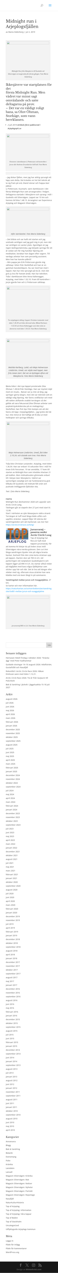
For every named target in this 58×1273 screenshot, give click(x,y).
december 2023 (13, 813)
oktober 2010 (12, 1111)
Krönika (9, 1164)
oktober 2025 (12, 737)
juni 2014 (10, 1057)
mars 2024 (10, 802)
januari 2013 (11, 1076)
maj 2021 (10, 867)
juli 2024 (9, 790)
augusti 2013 (11, 1069)
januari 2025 (11, 771)
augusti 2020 (11, 889)
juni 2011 (10, 1103)
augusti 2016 (11, 1000)
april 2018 (10, 954)
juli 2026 (9, 702)
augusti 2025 (11, 744)
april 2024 (10, 798)
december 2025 (13, 729)
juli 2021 (9, 863)
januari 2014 (11, 1061)
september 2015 (13, 1027)
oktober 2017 (12, 970)
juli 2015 (9, 1034)
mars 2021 (10, 870)
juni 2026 (10, 706)
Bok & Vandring (13, 1149)
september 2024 (13, 786)
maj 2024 (10, 794)
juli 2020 (9, 893)
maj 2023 (10, 836)
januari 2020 (11, 912)
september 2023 (13, 825)
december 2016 (13, 989)
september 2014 (13, 1053)
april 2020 (10, 901)
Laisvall (9, 1172)
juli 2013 (9, 1073)
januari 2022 (11, 847)
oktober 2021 (12, 855)
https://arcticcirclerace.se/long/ (20, 524)
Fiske (8, 1160)
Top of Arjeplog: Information (18, 1210)
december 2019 (13, 916)
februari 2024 (12, 805)
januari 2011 (11, 1107)
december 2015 (13, 1019)
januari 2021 (11, 878)
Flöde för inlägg (13, 1244)
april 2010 (10, 1130)
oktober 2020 (12, 882)
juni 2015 (10, 1038)
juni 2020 (10, 897)
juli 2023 (9, 828)
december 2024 (13, 775)
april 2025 (10, 760)
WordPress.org (12, 1252)
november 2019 (13, 920)
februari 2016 (12, 1011)
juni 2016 (10, 1004)
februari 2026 (12, 722)
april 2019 (10, 928)
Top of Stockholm (13, 1221)
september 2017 (13, 973)
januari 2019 (11, 935)
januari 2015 (11, 1046)
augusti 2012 (11, 1080)
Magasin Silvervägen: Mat (17, 1179)
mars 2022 (10, 844)
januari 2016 (11, 1015)
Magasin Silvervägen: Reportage (20, 1195)
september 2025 (13, 741)
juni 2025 (10, 752)
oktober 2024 (12, 783)
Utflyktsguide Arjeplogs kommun (20, 1229)
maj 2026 (10, 710)
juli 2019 (9, 924)
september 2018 (13, 947)
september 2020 (13, 886)
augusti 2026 (11, 699)
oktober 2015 (12, 1023)
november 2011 (13, 1092)
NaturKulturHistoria (15, 1202)
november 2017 (13, 966)
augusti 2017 (11, 977)
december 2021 (13, 851)
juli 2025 (9, 748)
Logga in (9, 1240)
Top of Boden (12, 1217)
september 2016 (13, 996)
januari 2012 (11, 1088)
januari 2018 (11, 958)
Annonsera (11, 1141)
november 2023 (13, 817)
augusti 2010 (11, 1118)
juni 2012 (10, 1084)
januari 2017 (11, 985)
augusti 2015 (11, 1031)
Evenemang (11, 1156)
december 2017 (13, 962)
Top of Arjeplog (13, 1206)
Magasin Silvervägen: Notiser (19, 1183)
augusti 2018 (11, 950)
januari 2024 (11, 809)
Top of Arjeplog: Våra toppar (18, 1214)
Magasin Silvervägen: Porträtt (19, 1191)
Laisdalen (10, 1168)
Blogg (8, 1145)
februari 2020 (12, 908)
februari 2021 (12, 874)
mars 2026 (10, 718)
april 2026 (10, 714)
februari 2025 (12, 767)
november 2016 (13, 992)
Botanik (9, 1153)
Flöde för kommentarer (16, 1248)
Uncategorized (12, 1225)
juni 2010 (10, 1122)
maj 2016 (10, 1008)
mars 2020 (10, 905)
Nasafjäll (10, 1198)
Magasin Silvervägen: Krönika (19, 1176)
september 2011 (13, 1095)
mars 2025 (10, 764)
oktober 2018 (12, 943)
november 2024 (13, 779)
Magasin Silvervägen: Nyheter (19, 1187)
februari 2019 (12, 931)
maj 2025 (10, 756)
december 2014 (13, 1050)
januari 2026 (11, 725)
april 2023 (10, 840)
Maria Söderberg (16, 32)
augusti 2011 (11, 1099)
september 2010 (13, 1114)
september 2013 (13, 1065)
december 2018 (13, 939)
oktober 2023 (12, 821)
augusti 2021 (11, 859)
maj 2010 (10, 1126)
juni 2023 (10, 832)
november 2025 (13, 733)
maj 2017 (10, 981)
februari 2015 (12, 1042)
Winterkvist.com (33, 1269)
